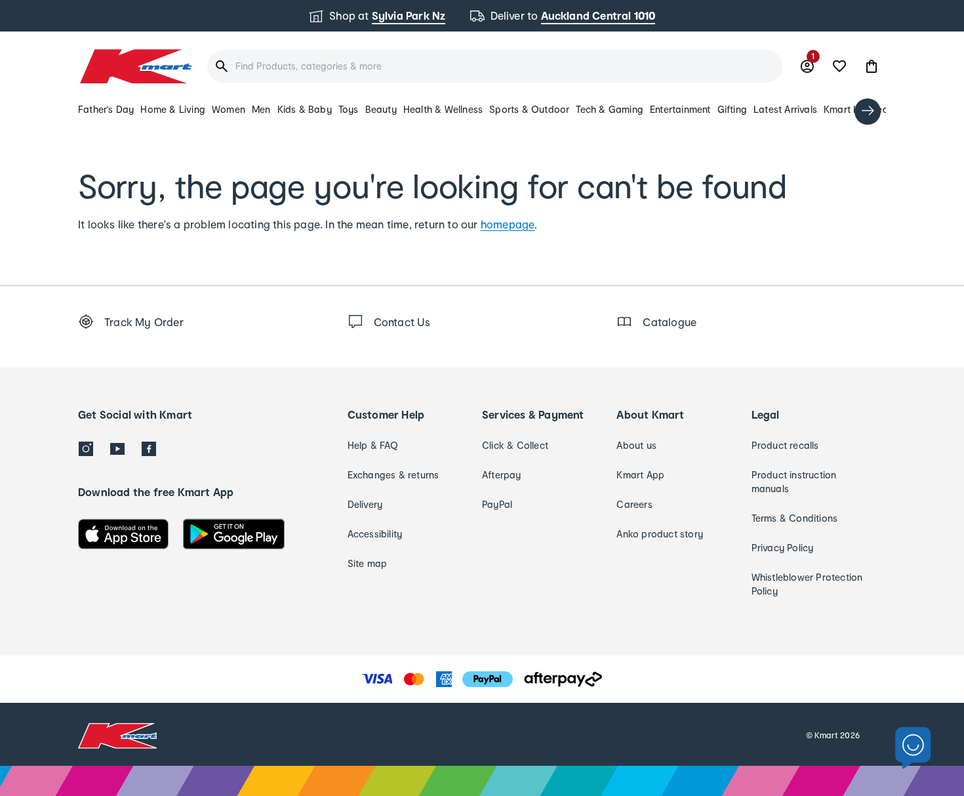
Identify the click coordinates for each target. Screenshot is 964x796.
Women (228, 109)
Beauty (381, 109)
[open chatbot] (913, 748)
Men (261, 109)
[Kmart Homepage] (134, 66)
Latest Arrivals (785, 109)
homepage (508, 224)
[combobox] (494, 66)
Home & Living (172, 109)
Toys (348, 109)
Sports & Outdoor (529, 109)
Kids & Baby (304, 109)
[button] (871, 66)
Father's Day (106, 109)
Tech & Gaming (609, 109)
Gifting (732, 109)
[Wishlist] (839, 66)
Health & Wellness (443, 109)
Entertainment (680, 109)
